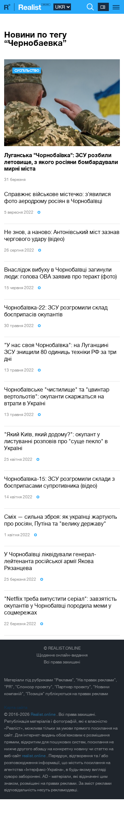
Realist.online (43, 714)
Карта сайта (15, 707)
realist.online (34, 755)
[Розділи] (116, 3)
